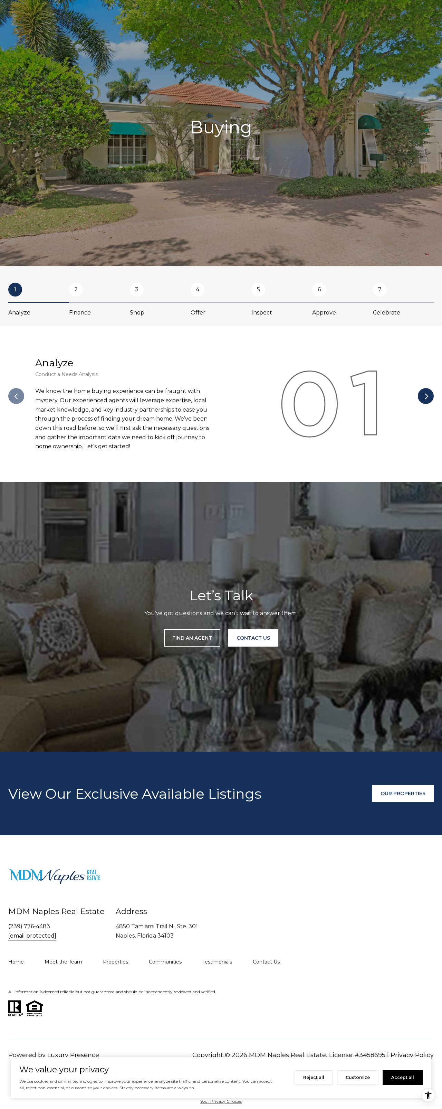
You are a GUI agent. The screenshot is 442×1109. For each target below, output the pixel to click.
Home (16, 962)
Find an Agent (192, 638)
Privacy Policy (412, 1055)
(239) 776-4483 (29, 926)
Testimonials (217, 962)
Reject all (313, 1077)
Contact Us (266, 962)
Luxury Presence (73, 1055)
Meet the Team (63, 962)
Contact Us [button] (253, 638)
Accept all (402, 1077)
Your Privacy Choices (221, 1101)
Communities (165, 962)
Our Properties (403, 793)
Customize (358, 1077)
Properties (115, 962)
